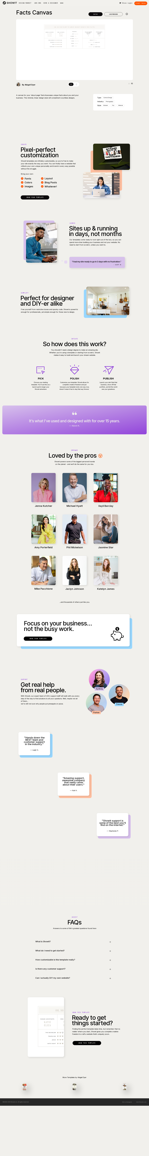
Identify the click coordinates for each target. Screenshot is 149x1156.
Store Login (127, 3)
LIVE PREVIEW (113, 14)
